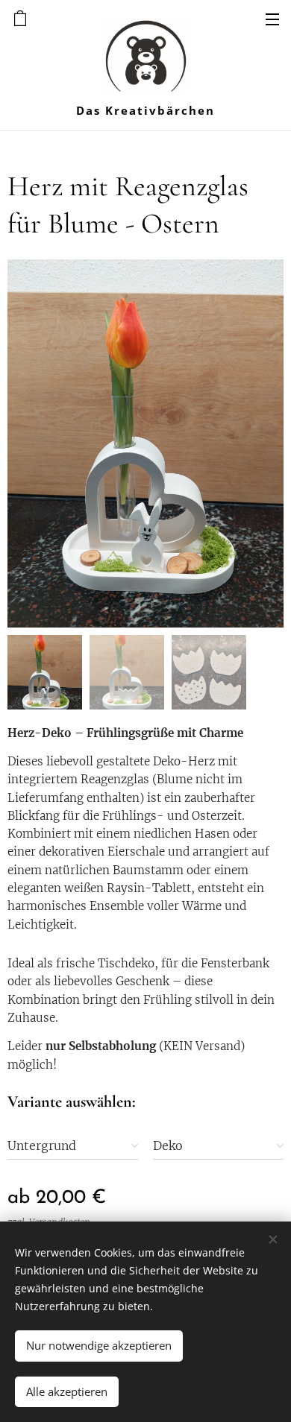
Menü (272, 19)
